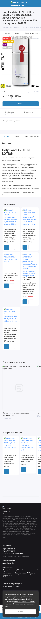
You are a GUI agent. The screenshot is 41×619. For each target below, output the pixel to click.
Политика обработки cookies (24, 602)
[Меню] (3, 3)
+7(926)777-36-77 (9, 551)
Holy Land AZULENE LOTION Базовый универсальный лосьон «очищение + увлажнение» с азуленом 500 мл (10, 234)
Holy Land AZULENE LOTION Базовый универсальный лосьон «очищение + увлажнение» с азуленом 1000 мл (29, 234)
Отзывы (17, 33)
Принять (20, 612)
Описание (6, 33)
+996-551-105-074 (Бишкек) (13, 553)
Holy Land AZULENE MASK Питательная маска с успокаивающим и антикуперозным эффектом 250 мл (10, 333)
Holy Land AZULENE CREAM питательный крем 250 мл (10, 276)
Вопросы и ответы (32, 33)
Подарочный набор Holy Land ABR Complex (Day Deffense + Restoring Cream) (10, 459)
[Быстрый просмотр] (12, 247)
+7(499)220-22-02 (9, 549)
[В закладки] (17, 210)
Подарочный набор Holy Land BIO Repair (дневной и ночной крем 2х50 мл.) (27, 458)
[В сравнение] (14, 210)
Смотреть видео (23, 83)
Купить (6, 247)
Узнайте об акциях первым (12, 584)
